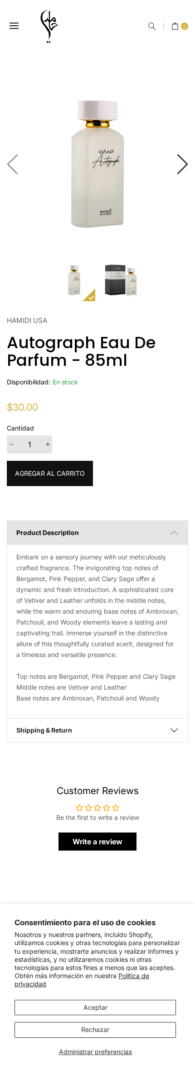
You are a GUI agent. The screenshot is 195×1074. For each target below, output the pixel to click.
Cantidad (20, 428)
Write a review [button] (97, 841)
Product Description (47, 532)
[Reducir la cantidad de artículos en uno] (11, 444)
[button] (152, 26)
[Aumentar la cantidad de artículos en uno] (47, 444)
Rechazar (95, 1029)
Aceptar (95, 1007)
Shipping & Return (44, 730)
